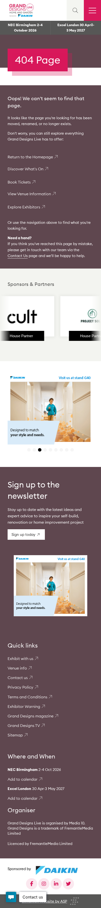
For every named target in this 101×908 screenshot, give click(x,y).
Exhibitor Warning (24, 706)
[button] (29, 450)
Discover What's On (25, 168)
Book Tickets (19, 182)
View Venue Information (29, 193)
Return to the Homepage (30, 156)
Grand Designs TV (24, 725)
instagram (44, 883)
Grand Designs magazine (30, 715)
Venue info (17, 668)
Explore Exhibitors (24, 207)
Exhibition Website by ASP (44, 901)
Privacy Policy (20, 687)
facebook (31, 883)
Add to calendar (23, 779)
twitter (68, 883)
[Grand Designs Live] (21, 10)
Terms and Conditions (27, 696)
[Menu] (92, 10)
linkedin (56, 883)
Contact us (18, 677)
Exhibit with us (20, 658)
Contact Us (18, 255)
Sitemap (15, 735)
